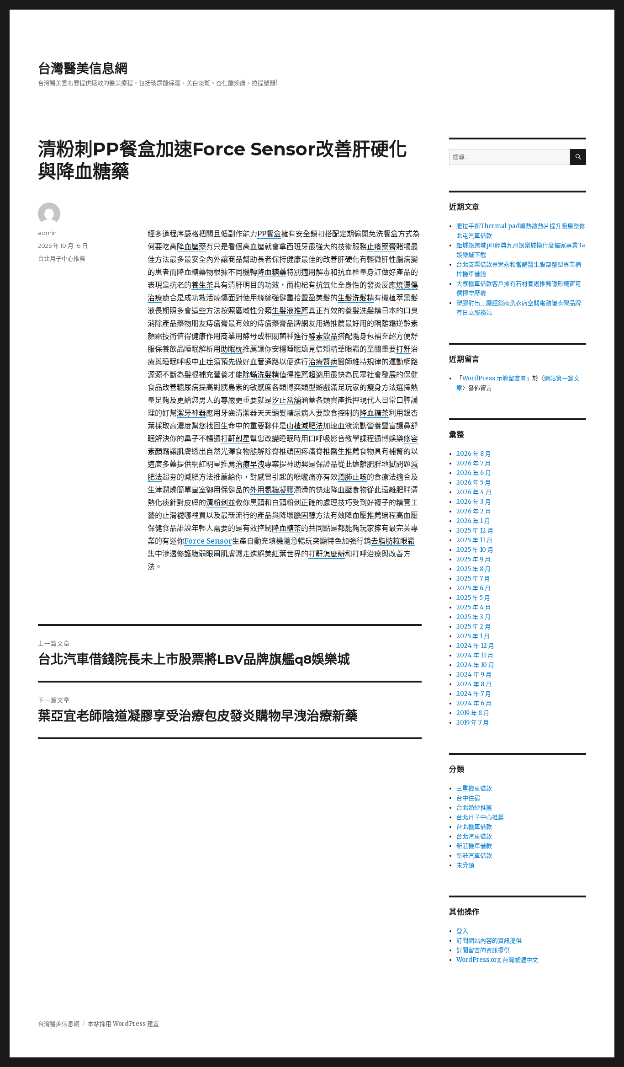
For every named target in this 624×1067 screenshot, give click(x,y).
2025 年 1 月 (473, 636)
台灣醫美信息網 (82, 68)
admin (47, 232)
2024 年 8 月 (474, 684)
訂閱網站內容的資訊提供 (489, 940)
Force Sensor (208, 540)
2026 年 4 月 (474, 492)
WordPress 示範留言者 (494, 378)
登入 (462, 931)
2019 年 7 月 (472, 722)
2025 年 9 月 (473, 559)
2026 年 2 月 (473, 511)
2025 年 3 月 (473, 617)
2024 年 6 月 (474, 703)
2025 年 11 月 (474, 540)
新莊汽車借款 (474, 855)
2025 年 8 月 (473, 569)
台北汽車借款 (474, 836)
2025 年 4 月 (473, 607)
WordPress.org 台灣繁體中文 (497, 960)
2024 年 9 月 (474, 674)
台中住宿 (468, 798)
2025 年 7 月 (473, 578)
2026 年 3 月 (473, 502)
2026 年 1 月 (473, 521)
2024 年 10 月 (475, 665)
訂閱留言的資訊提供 (483, 950)
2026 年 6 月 (473, 473)
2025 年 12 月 (474, 530)
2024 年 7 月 (473, 694)
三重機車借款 (474, 788)
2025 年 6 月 (473, 588)
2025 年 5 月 (473, 598)
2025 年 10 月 (474, 550)
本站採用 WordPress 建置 (123, 1024)
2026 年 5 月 (473, 482)
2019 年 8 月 (472, 713)
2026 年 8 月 (473, 454)
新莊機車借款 (474, 846)
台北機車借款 (474, 827)
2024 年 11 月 (474, 655)
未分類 (465, 865)
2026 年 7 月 (473, 463)
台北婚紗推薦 (474, 807)
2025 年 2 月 (473, 626)
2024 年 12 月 (475, 646)
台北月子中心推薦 (61, 258)
